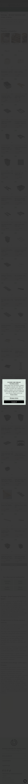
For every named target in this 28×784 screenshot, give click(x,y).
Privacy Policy (14, 394)
